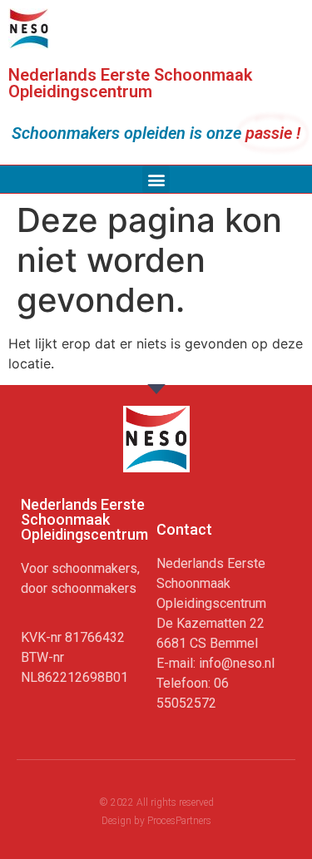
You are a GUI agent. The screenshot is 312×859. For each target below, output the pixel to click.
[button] (156, 179)
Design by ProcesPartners (156, 821)
